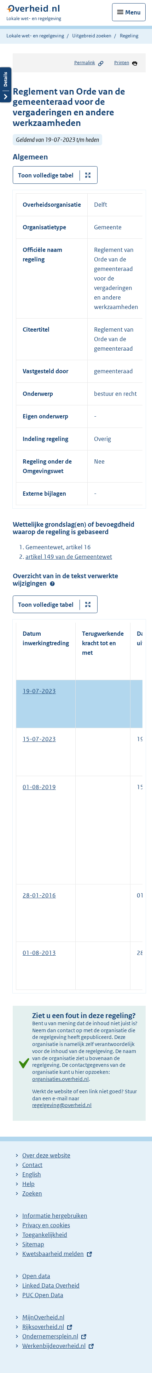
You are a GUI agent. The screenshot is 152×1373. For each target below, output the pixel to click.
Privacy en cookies (46, 1225)
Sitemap (33, 1244)
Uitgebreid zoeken (91, 35)
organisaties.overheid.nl (60, 1079)
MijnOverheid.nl (43, 1317)
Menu (133, 12)
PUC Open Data (42, 1295)
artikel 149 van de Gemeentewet (68, 557)
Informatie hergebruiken (54, 1216)
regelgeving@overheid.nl (62, 1105)
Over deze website (46, 1155)
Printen (121, 63)
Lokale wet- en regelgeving (35, 35)
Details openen (5, 84)
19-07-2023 (39, 691)
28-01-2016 (39, 895)
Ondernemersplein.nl (50, 1336)
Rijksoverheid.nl (43, 1327)
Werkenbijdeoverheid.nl (54, 1346)
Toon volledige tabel (46, 175)
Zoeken (32, 1193)
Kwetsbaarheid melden (53, 1254)
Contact (32, 1165)
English (31, 1174)
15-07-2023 (39, 739)
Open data (36, 1276)
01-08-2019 (39, 787)
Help (28, 1184)
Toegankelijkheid (44, 1235)
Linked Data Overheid (51, 1285)
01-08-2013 (39, 953)
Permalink (84, 63)
